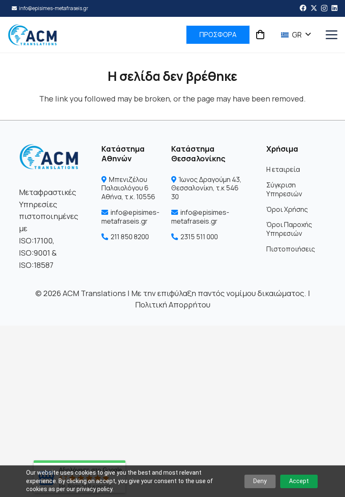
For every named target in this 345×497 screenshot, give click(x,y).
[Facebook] (303, 8)
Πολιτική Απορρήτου (172, 304)
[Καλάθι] (260, 35)
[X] (313, 8)
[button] (292, 35)
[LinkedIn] (334, 8)
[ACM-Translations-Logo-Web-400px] (32, 34)
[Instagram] (324, 8)
